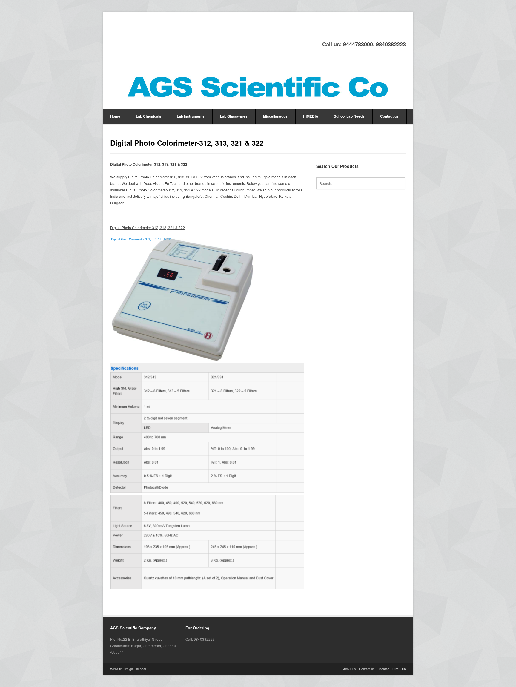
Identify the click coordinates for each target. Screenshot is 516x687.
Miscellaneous (275, 116)
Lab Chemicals (148, 116)
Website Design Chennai (128, 668)
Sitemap (383, 668)
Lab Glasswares (234, 116)
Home (115, 116)
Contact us (389, 116)
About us (349, 668)
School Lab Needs (349, 116)
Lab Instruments (191, 116)
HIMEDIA (310, 116)
